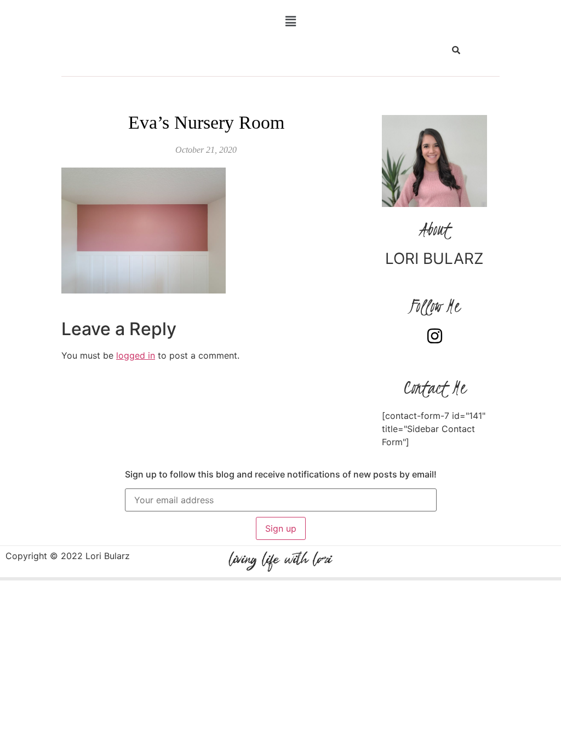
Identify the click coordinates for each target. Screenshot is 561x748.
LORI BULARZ (434, 258)
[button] (291, 21)
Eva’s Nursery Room (206, 122)
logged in (135, 355)
